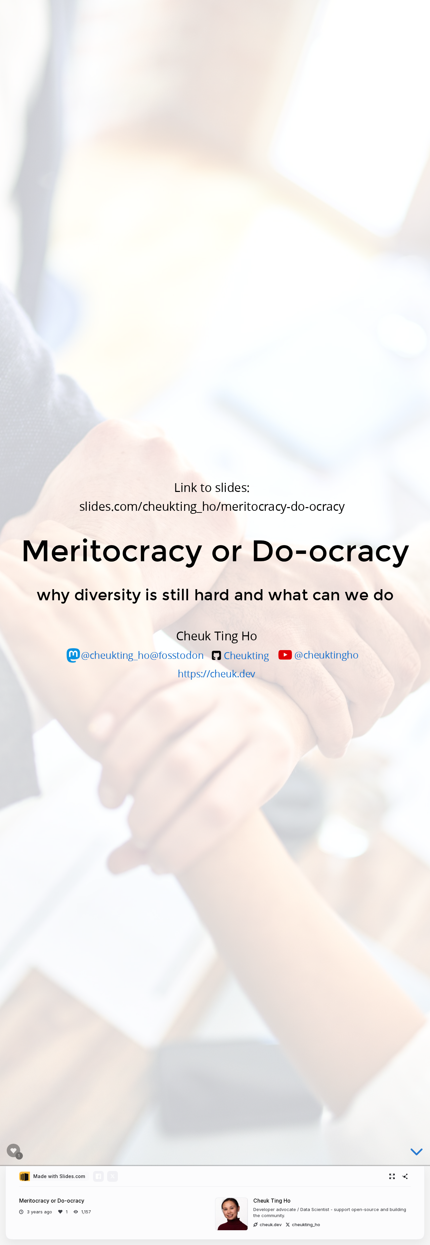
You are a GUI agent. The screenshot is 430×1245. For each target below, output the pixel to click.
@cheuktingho (326, 654)
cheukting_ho (306, 1224)
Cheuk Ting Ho (272, 1201)
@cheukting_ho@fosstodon (142, 654)
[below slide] (417, 1153)
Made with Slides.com (59, 1176)
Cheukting (246, 655)
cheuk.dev (271, 1224)
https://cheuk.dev (216, 673)
